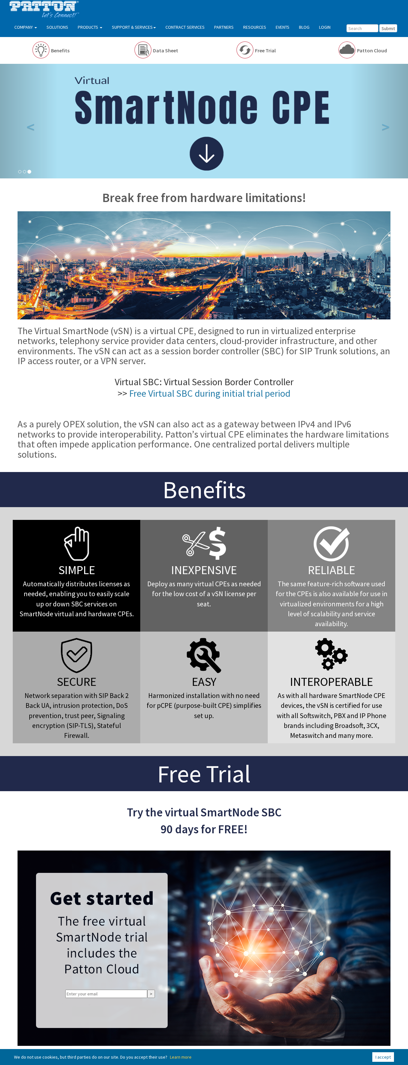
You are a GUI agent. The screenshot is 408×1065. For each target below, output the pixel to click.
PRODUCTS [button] (88, 27)
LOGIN (325, 27)
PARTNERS (224, 27)
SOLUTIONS (57, 27)
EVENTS (282, 27)
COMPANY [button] (24, 27)
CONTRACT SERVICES (185, 27)
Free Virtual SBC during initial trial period (209, 393)
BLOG (304, 27)
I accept (383, 1057)
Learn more (181, 1057)
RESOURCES (254, 27)
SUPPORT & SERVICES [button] (132, 27)
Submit (388, 28)
